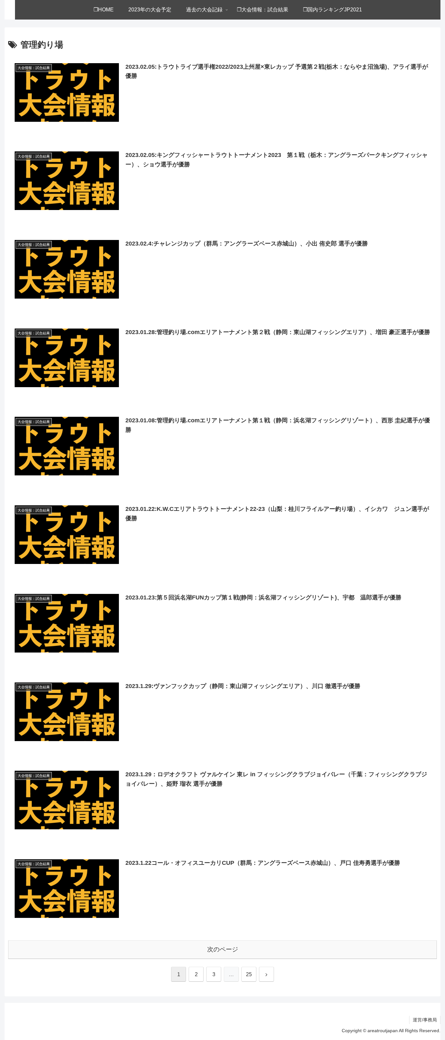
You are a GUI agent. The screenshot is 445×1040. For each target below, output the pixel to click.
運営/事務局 (425, 1019)
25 (249, 974)
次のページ (222, 949)
